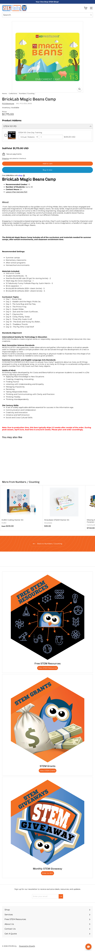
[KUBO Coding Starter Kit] (21, 507)
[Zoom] (79, 89)
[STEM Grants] (47, 719)
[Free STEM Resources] (47, 617)
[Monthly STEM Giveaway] (47, 822)
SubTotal (7, 148)
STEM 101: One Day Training (30, 132)
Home (4, 93)
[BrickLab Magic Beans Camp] (15, 458)
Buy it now (47, 170)
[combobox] (47, 14)
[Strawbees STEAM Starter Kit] (64, 507)
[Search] (91, 14)
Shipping (5, 158)
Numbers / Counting (26, 93)
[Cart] (85, 8)
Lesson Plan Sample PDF (16, 192)
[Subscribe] (61, 896)
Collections (13, 93)
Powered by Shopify (27, 946)
